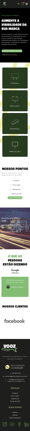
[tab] (15, 181)
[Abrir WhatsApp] (25, 426)
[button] (27, 4)
